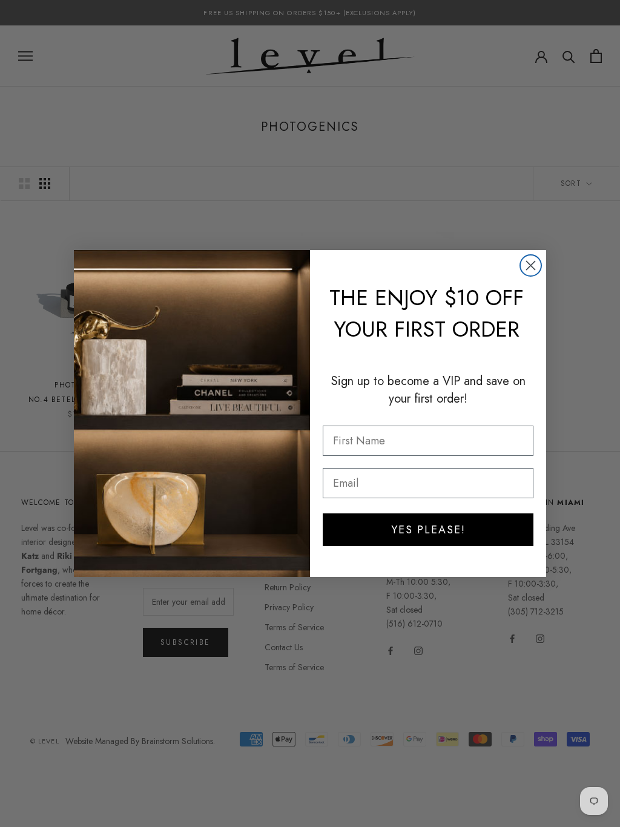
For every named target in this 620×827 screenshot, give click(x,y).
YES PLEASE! (428, 530)
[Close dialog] (530, 265)
